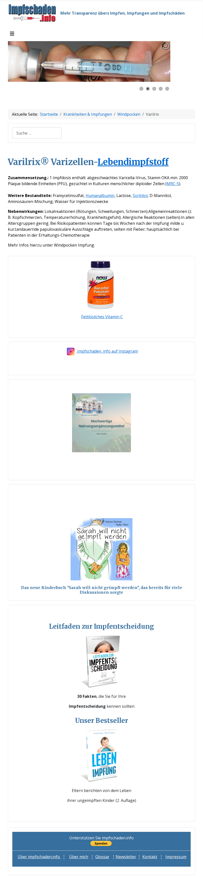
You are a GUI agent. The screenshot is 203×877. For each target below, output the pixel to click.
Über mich (78, 856)
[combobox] (37, 133)
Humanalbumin (100, 195)
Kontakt (149, 856)
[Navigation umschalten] (12, 33)
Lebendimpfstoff (133, 162)
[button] (155, 61)
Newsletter (126, 856)
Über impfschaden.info (39, 856)
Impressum (175, 856)
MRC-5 (173, 183)
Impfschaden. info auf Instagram (107, 351)
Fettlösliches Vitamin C (102, 316)
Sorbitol (140, 195)
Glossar (102, 856)
